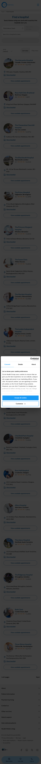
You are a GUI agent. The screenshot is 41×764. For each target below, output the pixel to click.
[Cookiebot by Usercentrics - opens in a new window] (30, 359)
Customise (19, 403)
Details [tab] (20, 364)
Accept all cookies (20, 398)
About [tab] (34, 364)
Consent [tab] (7, 364)
